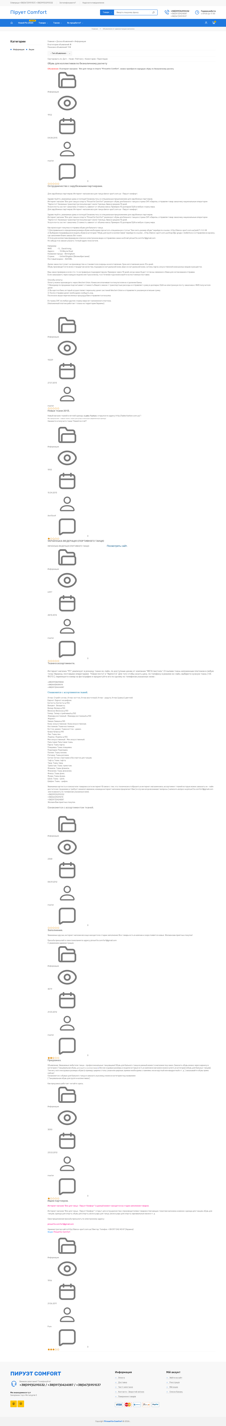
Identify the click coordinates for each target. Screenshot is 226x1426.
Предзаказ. (54, 1060)
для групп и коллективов (87, 1068)
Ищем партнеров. (58, 1200)
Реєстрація (174, 1382)
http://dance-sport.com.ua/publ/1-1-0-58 (189, 230)
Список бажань (176, 1392)
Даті (65, 59)
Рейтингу (79, 59)
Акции (31, 49)
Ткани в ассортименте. (61, 663)
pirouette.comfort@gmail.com (104, 940)
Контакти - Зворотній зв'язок (131, 1392)
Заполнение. (55, 930)
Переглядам (102, 59)
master (51, 161)
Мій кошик (173, 1387)
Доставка (122, 1382)
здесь (80, 1083)
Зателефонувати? (68, 3)
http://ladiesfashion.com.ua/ (128, 416)
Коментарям (90, 59)
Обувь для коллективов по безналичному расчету (77, 63)
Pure (50, 1326)
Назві (71, 59)
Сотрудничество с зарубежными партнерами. (75, 186)
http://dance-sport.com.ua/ (80, 1229)
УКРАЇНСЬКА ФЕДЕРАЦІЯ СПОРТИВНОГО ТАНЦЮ (76, 541)
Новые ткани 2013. (59, 410)
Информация (53, 92)
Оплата (121, 1378)
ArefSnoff (52, 516)
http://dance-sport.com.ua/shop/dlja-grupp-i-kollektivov (169, 233)
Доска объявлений (64, 41)
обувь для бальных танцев (198, 1068)
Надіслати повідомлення (93, 3)
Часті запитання (125, 1387)
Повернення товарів (127, 1396)
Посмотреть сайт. (117, 545)
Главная (95, 29)
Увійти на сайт (175, 1378)
